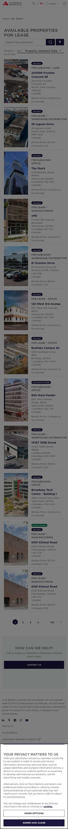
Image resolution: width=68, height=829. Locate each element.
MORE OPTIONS (34, 813)
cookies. (48, 806)
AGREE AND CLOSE (34, 822)
